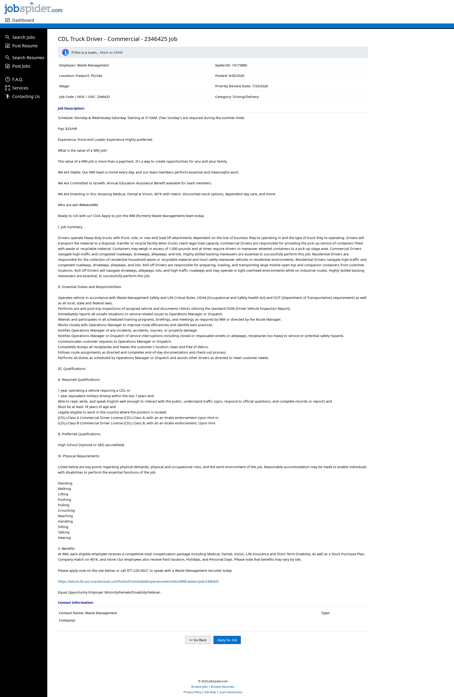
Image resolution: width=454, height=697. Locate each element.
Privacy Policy (192, 692)
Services (20, 88)
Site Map (210, 692)
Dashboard (23, 20)
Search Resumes (28, 57)
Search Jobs (23, 37)
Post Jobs (21, 66)
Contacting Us (26, 96)
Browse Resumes (222, 687)
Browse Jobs (199, 687)
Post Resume (25, 46)
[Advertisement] (259, 11)
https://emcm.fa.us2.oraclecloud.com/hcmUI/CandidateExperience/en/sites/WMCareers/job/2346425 (138, 581)
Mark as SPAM (111, 52)
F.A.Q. (17, 79)
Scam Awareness (230, 692)
